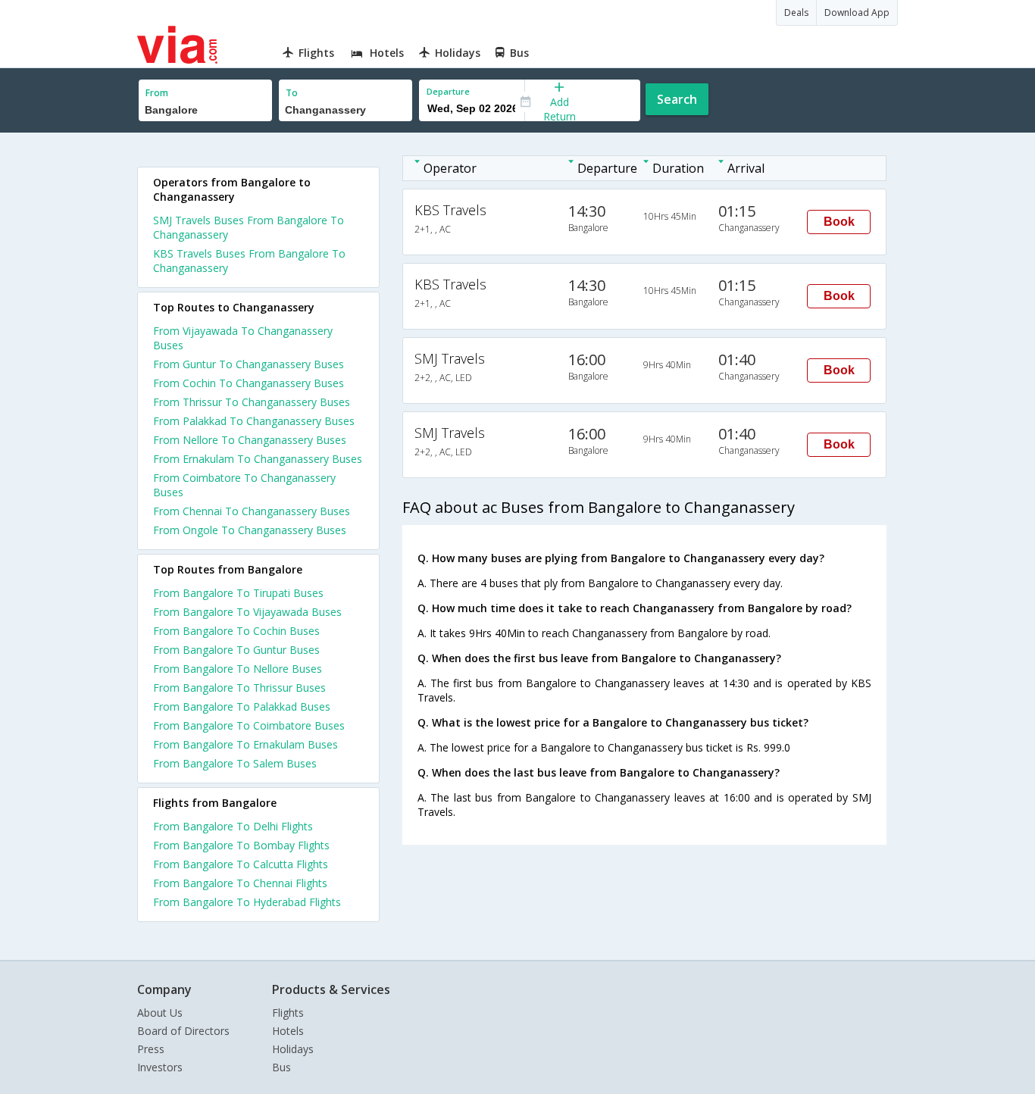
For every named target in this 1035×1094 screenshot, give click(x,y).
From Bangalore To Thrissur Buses (239, 687)
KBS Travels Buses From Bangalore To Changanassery (249, 260)
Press (150, 1049)
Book (839, 221)
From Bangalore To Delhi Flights (233, 826)
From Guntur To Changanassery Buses (248, 364)
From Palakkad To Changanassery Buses (254, 421)
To (292, 92)
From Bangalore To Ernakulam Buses (245, 744)
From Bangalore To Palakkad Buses (241, 706)
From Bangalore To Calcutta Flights (240, 864)
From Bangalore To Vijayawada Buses (247, 612)
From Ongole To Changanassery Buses (249, 530)
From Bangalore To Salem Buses (235, 763)
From (156, 92)
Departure (448, 91)
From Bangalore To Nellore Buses (237, 668)
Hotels (288, 1031)
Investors (160, 1067)
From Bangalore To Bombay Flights (241, 845)
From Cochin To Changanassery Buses (248, 383)
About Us (160, 1012)
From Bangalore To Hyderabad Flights (247, 902)
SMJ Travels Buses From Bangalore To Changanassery (248, 227)
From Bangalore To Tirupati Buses (238, 593)
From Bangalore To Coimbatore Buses (249, 725)
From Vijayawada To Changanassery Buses (243, 338)
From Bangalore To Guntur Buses (236, 649)
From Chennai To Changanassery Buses (251, 511)
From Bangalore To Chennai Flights (240, 883)
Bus (281, 1067)
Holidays (293, 1049)
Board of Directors (183, 1031)
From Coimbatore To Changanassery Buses (244, 484)
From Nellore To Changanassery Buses (249, 440)
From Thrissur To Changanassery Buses (251, 402)
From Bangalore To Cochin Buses (236, 631)
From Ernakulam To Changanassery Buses (257, 459)
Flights (288, 1012)
